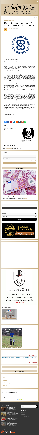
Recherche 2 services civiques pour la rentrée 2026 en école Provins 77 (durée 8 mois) (19, 357)
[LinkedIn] (14, 122)
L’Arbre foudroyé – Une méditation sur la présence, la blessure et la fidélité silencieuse (12, 423)
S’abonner (5, 380)
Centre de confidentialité (25, 416)
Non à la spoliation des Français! (10, 196)
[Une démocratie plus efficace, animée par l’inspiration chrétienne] (3, 420)
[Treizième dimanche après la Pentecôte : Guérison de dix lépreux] (3, 415)
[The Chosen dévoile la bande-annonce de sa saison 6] (3, 410)
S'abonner (23, 414)
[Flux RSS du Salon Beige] (20, 399)
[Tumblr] (19, 122)
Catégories (5, 382)
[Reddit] (17, 122)
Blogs (4, 377)
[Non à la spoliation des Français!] (19, 195)
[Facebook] (8, 122)
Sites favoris (5, 385)
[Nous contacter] (18, 399)
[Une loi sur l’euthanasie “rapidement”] (28, 138)
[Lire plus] (25, 198)
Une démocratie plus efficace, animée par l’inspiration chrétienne (12, 418)
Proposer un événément (19, 371)
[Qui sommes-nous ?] (17, 399)
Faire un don (23, 412)
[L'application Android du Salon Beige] (21, 399)
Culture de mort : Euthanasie (9, 20)
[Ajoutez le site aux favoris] (19, 399)
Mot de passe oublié (33, 160)
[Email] (22, 122)
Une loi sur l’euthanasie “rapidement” (27, 140)
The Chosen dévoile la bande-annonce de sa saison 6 (12, 408)
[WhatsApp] (25, 122)
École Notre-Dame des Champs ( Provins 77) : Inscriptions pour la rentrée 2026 (18, 353)
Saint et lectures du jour (7, 383)
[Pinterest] (11, 122)
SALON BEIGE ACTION (19, 168)
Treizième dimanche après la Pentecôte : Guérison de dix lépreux (12, 413)
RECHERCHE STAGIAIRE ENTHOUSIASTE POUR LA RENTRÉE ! (15, 361)
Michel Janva (10, 28)
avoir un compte (9, 148)
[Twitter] (5, 122)
